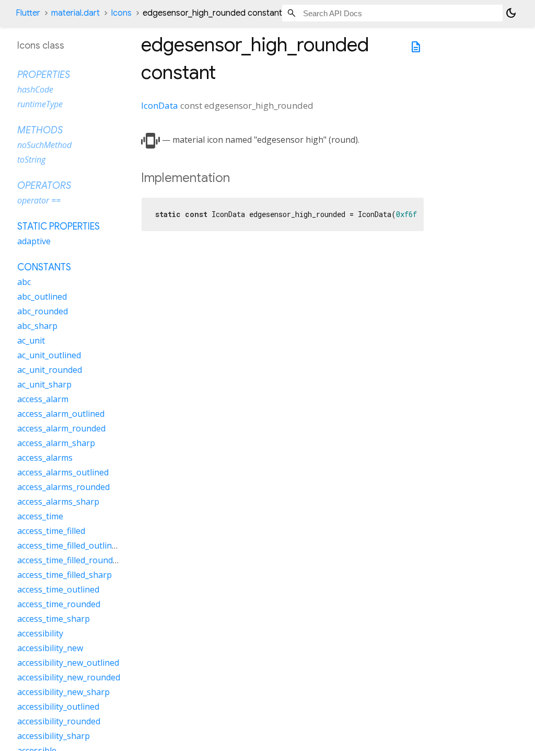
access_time (40, 516)
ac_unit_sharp (44, 384)
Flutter (28, 13)
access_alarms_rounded (63, 487)
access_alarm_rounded (61, 428)
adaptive (34, 241)
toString (31, 159)
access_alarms (45, 457)
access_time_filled (51, 531)
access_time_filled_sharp (64, 575)
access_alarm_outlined (60, 413)
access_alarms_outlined (63, 472)
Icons (121, 13)
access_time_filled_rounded (69, 560)
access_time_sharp (53, 618)
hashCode (35, 89)
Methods (40, 130)
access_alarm (42, 399)
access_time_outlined (58, 589)
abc (24, 282)
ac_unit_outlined (49, 355)
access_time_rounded (58, 604)
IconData (159, 105)
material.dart (75, 13)
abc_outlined (42, 296)
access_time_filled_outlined (69, 545)
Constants (44, 267)
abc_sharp (37, 326)
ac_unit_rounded (49, 370)
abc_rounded (42, 311)
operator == (39, 200)
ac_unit (31, 340)
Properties (43, 75)
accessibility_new (50, 648)
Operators (44, 185)
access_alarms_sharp (58, 501)
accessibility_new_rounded (68, 677)
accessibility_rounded (58, 721)
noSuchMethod (44, 145)
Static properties (58, 226)
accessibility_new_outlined (68, 662)
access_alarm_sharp (56, 443)
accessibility (40, 633)
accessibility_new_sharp (63, 692)
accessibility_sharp (53, 736)
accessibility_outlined (58, 706)
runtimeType (40, 104)
